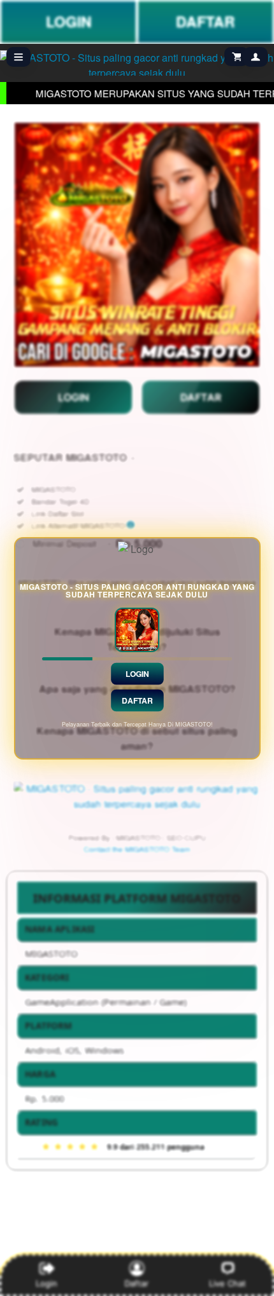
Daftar (137, 700)
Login (137, 673)
